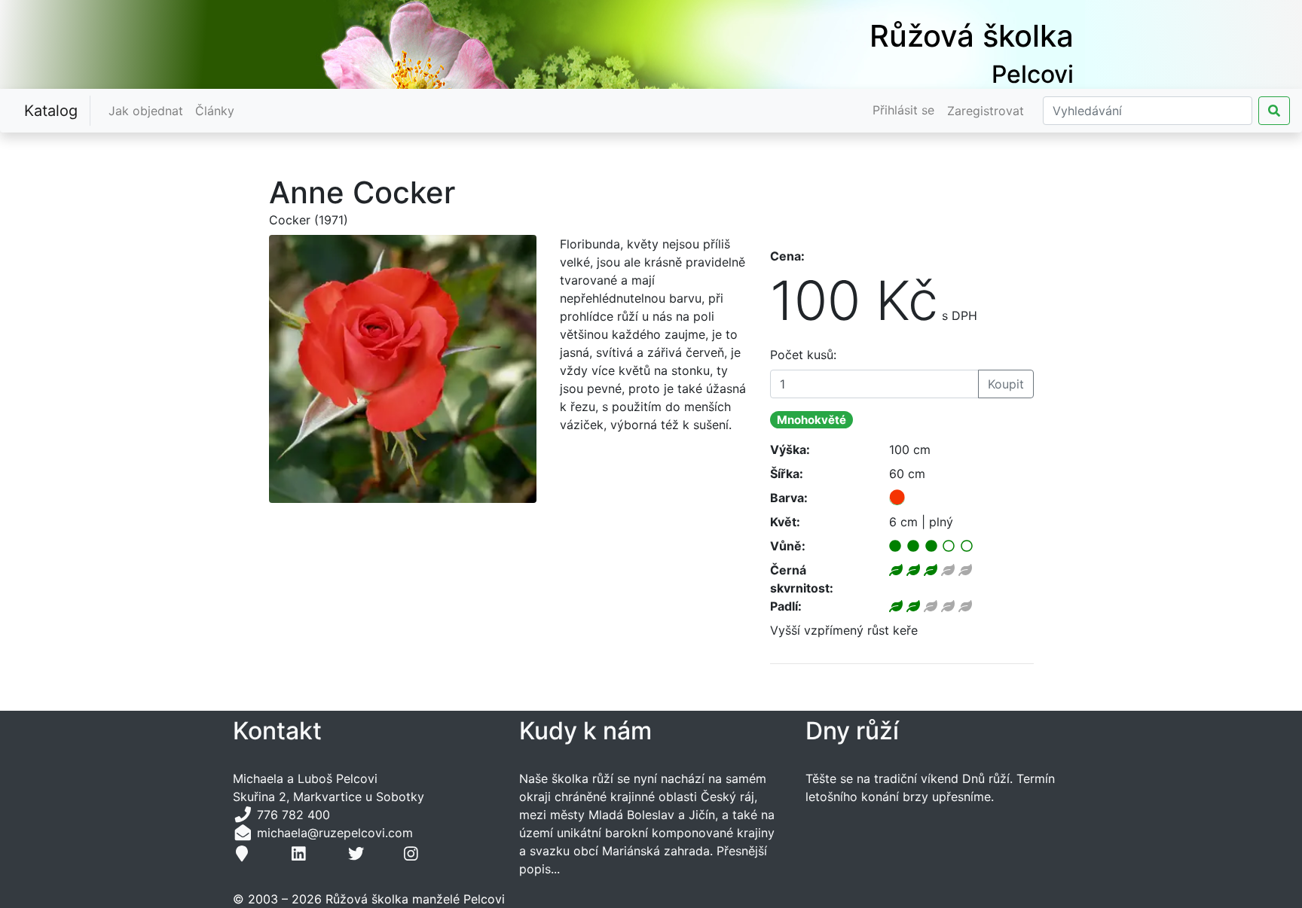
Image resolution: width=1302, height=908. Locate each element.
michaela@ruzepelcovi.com (333, 832)
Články (217, 110)
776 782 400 (293, 814)
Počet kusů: (803, 354)
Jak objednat (148, 110)
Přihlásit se (903, 109)
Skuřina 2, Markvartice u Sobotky (328, 796)
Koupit (1006, 384)
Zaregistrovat (985, 110)
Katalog (51, 111)
